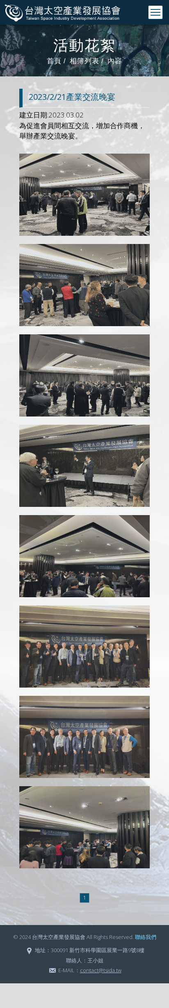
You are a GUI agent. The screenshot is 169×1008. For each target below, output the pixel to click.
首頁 (54, 61)
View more (84, 195)
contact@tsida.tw (100, 970)
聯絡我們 (145, 937)
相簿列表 (84, 61)
